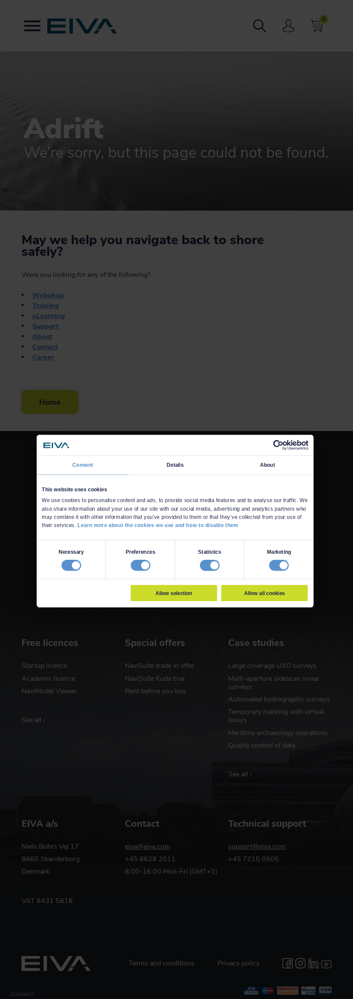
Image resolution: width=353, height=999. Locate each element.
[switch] (140, 565)
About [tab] (267, 465)
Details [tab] (175, 465)
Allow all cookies (264, 593)
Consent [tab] (82, 465)
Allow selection (173, 593)
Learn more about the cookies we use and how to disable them (157, 525)
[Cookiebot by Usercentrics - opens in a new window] (278, 445)
